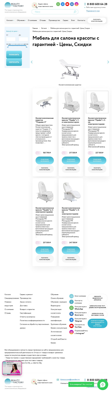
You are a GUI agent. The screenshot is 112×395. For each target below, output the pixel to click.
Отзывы (43, 20)
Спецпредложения (12, 298)
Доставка (23, 305)
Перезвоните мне (93, 11)
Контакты (81, 20)
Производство (54, 20)
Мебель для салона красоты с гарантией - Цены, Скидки (70, 28)
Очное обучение (57, 298)
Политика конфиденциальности (32, 320)
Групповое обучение (58, 324)
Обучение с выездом (59, 302)
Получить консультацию (97, 20)
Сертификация (25, 313)
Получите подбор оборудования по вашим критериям (97, 323)
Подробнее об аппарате (44, 160)
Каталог (10, 20)
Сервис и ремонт (26, 294)
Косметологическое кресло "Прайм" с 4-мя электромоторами (71, 211)
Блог (73, 20)
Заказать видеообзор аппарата (98, 298)
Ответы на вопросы (27, 317)
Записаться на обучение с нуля (97, 314)
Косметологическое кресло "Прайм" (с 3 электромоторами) (45, 210)
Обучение (21, 20)
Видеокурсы (55, 305)
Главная (35, 28)
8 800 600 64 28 (97, 4)
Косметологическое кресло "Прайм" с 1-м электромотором (71, 120)
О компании (32, 20)
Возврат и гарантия (27, 309)
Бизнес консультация (59, 328)
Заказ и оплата (25, 302)
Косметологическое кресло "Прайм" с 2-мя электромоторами (97, 121)
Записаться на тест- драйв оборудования (97, 307)
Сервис (65, 20)
